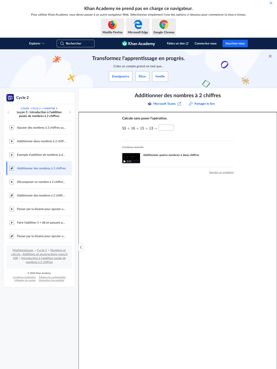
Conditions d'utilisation (24, 277)
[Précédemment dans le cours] (8, 112)
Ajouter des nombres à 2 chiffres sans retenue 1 (41, 127)
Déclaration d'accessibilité (51, 280)
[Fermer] (271, 3)
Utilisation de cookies (25, 280)
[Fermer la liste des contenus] (81, 247)
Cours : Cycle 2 (31, 108)
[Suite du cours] (70, 112)
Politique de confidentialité (52, 277)
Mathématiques (23, 250)
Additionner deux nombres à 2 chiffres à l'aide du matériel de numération (41, 141)
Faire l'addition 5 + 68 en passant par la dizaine (41, 222)
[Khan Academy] (138, 43)
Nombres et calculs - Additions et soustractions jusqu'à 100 (39, 254)
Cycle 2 (42, 250)
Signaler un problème (221, 172)
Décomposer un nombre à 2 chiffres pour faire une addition (41, 181)
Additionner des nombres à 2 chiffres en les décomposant (41, 195)
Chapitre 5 (50, 108)
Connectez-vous (206, 43)
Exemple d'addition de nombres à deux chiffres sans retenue (41, 154)
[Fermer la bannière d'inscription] (270, 56)
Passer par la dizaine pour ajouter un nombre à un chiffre (41, 209)
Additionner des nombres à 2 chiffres (41, 168)
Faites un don (176, 43)
